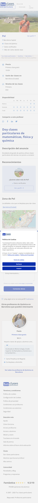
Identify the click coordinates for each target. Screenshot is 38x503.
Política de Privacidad (27, 255)
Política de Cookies (13, 255)
